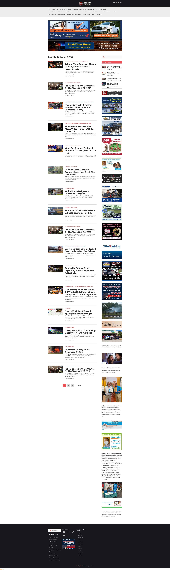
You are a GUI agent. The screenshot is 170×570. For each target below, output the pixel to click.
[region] (112, 93)
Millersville (80, 544)
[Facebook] (114, 2)
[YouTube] (64, 535)
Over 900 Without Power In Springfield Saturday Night (78, 312)
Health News (69, 11)
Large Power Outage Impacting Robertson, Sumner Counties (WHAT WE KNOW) (114, 85)
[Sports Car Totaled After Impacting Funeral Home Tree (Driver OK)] (55, 268)
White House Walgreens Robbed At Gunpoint (77, 192)
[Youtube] (116, 2)
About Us (55, 9)
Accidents (77, 11)
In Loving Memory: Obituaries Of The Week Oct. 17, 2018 (79, 370)
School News (86, 14)
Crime (66, 188)
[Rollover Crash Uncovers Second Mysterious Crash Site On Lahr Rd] (55, 170)
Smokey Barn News (80, 566)
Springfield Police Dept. (54, 557)
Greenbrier (80, 541)
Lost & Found (96, 11)
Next (79, 385)
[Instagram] (121, 2)
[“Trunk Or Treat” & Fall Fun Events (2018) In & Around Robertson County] (55, 105)
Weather (86, 61)
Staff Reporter (70, 76)
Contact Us (82, 9)
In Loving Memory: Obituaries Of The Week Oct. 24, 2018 (79, 231)
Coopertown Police (53, 537)
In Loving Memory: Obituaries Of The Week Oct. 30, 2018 (79, 87)
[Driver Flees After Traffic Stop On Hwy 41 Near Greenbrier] (55, 331)
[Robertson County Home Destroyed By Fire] (55, 350)
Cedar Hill (80, 535)
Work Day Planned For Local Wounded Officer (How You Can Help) (80, 150)
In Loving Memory (69, 82)
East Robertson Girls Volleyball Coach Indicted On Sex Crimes (80, 250)
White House (81, 555)
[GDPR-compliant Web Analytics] (2, 569)
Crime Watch (102, 9)
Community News (92, 9)
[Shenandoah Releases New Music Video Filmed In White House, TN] (55, 127)
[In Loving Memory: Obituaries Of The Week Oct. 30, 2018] (55, 86)
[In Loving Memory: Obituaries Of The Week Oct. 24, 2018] (55, 230)
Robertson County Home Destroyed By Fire (77, 350)
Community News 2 (69, 101)
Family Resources (97, 14)
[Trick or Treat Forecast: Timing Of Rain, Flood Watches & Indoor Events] (55, 64)
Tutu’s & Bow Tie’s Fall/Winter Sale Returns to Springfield (114, 74)
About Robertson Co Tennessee (68, 9)
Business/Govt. (86, 11)
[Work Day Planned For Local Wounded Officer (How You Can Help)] (55, 148)
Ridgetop (80, 550)
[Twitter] (119, 2)
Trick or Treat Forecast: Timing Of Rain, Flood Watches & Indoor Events (80, 66)
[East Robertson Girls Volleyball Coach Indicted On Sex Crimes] (55, 249)
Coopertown (80, 537)
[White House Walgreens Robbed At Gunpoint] (55, 191)
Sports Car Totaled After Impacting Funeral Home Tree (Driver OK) (79, 270)
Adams (79, 533)
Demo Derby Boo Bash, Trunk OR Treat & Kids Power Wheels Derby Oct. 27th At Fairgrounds (80, 292)
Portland (80, 548)
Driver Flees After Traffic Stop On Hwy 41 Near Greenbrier (80, 331)
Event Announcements (71, 61)
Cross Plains (80, 539)
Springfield (80, 552)
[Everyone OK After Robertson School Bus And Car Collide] (55, 211)
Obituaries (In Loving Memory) (57, 14)
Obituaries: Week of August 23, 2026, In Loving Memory (114, 79)
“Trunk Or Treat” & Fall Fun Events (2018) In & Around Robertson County (78, 107)
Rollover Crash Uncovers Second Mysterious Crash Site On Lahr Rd (80, 172)
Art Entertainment (70, 123)
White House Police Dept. (55, 560)
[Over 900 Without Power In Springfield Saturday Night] (55, 311)
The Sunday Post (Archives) (56, 11)
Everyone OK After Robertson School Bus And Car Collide (80, 211)
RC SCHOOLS (52, 547)
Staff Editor (69, 160)
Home (49, 9)
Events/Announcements (74, 14)
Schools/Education (73, 245)
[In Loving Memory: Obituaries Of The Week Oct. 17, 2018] (55, 369)
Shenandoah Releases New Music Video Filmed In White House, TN (79, 129)
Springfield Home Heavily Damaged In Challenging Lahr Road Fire (114, 68)
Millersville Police (53, 541)
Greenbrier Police (53, 539)
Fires (114, 11)
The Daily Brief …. (106, 11)
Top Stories (80, 61)
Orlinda (79, 546)
